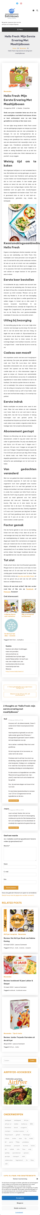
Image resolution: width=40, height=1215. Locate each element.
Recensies (7, 91)
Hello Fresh (12, 640)
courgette (23, 1127)
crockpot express (18, 1131)
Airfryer (11, 948)
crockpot (8, 1131)
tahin (23, 1156)
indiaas (7, 1138)
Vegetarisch (19, 1160)
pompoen (17, 1146)
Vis (27, 1160)
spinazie (26, 1153)
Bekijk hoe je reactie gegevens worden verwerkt (18, 895)
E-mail (6, 872)
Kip (26, 1138)
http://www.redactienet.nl (14, 671)
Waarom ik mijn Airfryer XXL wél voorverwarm (20, 694)
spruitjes (7, 1156)
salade (12, 1149)
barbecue (24, 1124)
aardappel (8, 1120)
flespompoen (9, 1135)
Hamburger (26, 1135)
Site (5, 879)
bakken (16, 1124)
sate (18, 1149)
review (33, 1146)
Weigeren (20, 1203)
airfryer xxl (8, 1124)
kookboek (12, 990)
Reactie (7, 846)
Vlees (32, 1160)
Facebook (29, 589)
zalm (6, 1164)
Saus (23, 1149)
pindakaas (25, 1142)
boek (16, 948)
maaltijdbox (20, 640)
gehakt (18, 1135)
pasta (11, 1142)
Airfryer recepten (10, 934)
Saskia (20, 108)
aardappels (17, 1120)
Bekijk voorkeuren (20, 1208)
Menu (21, 29)
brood (16, 1127)
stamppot (16, 1156)
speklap (7, 1153)
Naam (6, 864)
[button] (37, 1179)
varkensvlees (9, 1160)
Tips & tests (17, 1033)
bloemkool (8, 1127)
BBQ (31, 1124)
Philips (18, 1142)
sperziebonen (16, 1153)
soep (29, 1149)
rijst (6, 1149)
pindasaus (8, 1146)
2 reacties (26, 108)
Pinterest (7, 592)
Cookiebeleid (19, 1212)
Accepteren (20, 1198)
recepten (28, 948)
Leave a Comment (21, 945)
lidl (5, 1142)
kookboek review (21, 990)
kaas (20, 1138)
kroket (31, 1138)
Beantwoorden (13, 800)
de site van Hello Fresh (26, 576)
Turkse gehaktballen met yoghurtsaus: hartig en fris (20, 687)
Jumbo (17, 1047)
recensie (21, 948)
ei (27, 1131)
